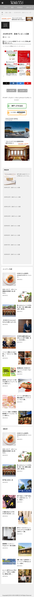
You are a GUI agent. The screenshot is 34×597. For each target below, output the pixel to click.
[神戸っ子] (17, 2)
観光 (12, 7)
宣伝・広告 (7, 37)
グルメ (6, 7)
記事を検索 (29, 7)
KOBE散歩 (20, 7)
